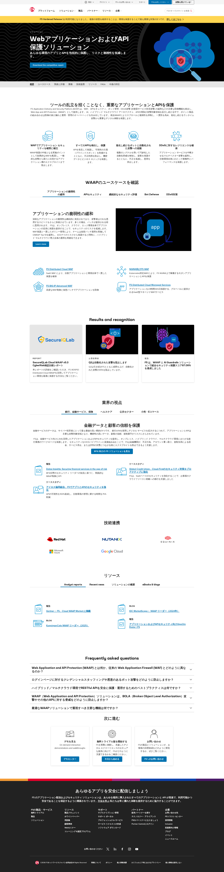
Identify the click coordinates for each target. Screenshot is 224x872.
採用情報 (169, 820)
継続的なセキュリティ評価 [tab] (123, 194)
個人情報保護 (122, 863)
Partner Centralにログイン (143, 824)
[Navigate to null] (153, 229)
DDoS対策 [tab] (172, 194)
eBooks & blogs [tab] (151, 584)
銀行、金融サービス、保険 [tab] (79, 411)
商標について (96, 863)
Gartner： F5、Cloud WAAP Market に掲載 (68, 611)
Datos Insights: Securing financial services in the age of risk (76, 469)
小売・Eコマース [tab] (150, 411)
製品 (33, 816)
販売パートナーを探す (141, 813)
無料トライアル (37, 813)
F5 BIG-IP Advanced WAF (59, 286)
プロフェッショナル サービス (110, 820)
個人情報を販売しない (173, 863)
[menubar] (112, 2)
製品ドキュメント (72, 813)
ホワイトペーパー (72, 816)
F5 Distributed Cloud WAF (59, 269)
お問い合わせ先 (171, 813)
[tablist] (112, 193)
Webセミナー (70, 828)
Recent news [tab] (96, 584)
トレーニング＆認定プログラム (78, 831)
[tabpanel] (112, 253)
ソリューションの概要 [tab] (123, 584)
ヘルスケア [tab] (106, 411)
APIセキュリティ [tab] (93, 194)
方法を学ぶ (103, 801)
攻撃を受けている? (183, 2)
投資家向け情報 (171, 828)
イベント (169, 835)
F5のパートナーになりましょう (145, 820)
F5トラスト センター (174, 816)
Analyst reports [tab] (73, 584)
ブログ (168, 831)
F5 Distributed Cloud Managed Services (150, 285)
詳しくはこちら (174, 19)
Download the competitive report (48, 65)
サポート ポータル (105, 816)
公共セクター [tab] (127, 411)
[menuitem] (89, 2)
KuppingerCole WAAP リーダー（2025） (67, 625)
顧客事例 (68, 824)
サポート (142, 2)
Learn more (41, 244)
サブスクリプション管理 (108, 813)
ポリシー (109, 863)
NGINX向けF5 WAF (139, 269)
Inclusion (169, 824)
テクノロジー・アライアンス (144, 816)
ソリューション (36, 32)
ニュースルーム (171, 839)
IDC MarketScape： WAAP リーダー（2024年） (154, 611)
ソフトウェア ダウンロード (109, 828)
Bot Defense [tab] (152, 194)
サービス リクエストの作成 (109, 824)
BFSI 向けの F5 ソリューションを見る (112, 451)
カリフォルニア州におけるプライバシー (146, 863)
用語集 (67, 820)
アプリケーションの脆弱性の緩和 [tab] (61, 193)
